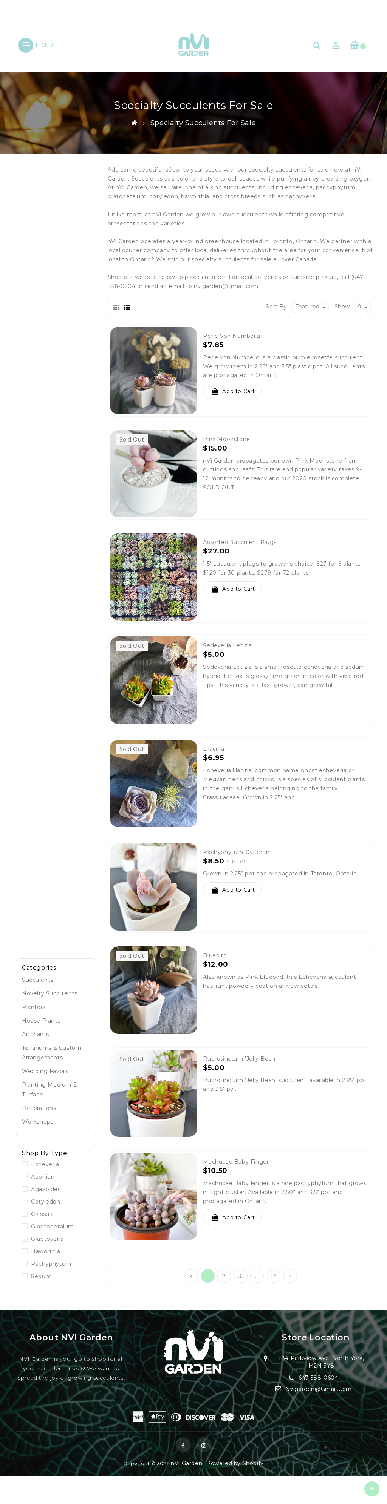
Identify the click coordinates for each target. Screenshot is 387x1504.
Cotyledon (44, 1201)
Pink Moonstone (226, 439)
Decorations (39, 1108)
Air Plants (35, 1034)
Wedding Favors (45, 1071)
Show (342, 306)
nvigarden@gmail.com (226, 286)
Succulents (37, 980)
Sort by (276, 306)
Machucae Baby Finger (236, 1161)
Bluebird (215, 955)
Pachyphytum (49, 1263)
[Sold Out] (154, 473)
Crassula (41, 1214)
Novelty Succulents (49, 993)
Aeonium (42, 1176)
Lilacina (213, 748)
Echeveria (43, 1164)
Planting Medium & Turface (49, 1089)
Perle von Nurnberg (231, 336)
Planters (34, 1007)
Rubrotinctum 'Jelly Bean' (240, 1058)
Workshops (37, 1121)
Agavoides (44, 1189)
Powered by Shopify (235, 1463)
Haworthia (44, 1251)
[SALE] (154, 886)
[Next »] (289, 1275)
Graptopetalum (51, 1226)
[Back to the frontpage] (134, 123)
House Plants (41, 1020)
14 (274, 1276)
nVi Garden (186, 1463)
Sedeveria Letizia (227, 645)
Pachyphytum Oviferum (237, 852)
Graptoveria (46, 1239)
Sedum (39, 1276)
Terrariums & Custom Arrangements (51, 1052)
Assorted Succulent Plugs (239, 542)
